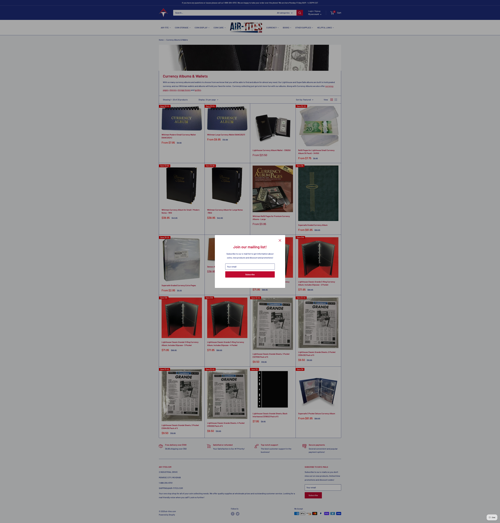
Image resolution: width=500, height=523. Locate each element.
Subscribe (250, 274)
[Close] (280, 240)
